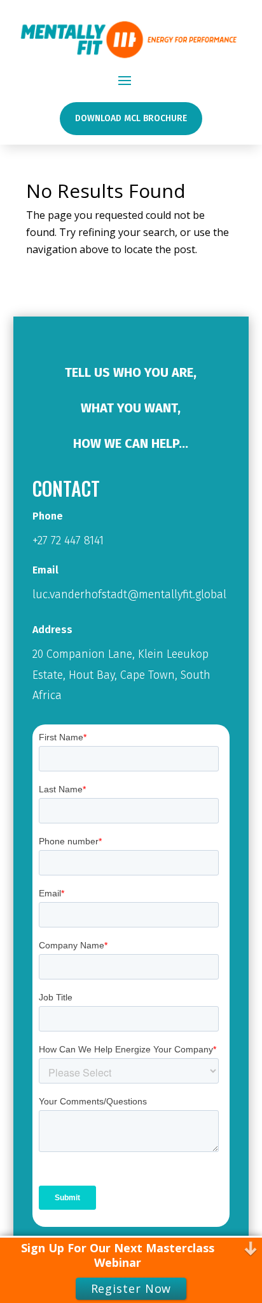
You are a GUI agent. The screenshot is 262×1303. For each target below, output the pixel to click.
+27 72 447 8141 (68, 540)
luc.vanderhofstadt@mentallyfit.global (129, 594)
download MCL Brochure (131, 118)
